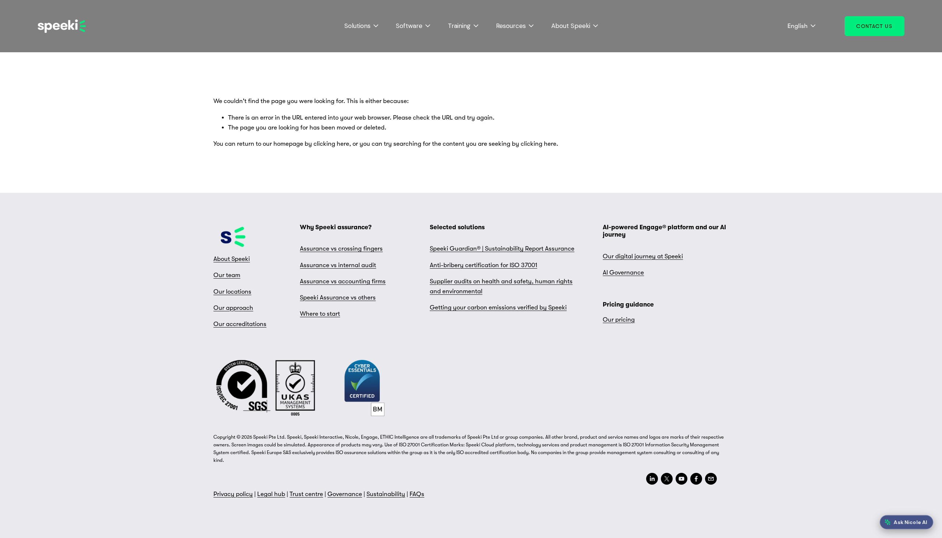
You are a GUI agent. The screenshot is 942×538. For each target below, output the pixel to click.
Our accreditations (239, 324)
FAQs (417, 494)
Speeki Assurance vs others (338, 297)
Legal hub (271, 494)
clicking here (331, 143)
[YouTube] (681, 479)
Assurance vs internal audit (338, 265)
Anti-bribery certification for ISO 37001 (483, 265)
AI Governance (623, 272)
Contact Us (874, 26)
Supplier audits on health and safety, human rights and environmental (501, 286)
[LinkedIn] (652, 479)
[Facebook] (696, 479)
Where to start (320, 313)
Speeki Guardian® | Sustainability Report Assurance (502, 248)
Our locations (232, 291)
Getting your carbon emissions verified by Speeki (498, 307)
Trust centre (306, 494)
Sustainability (385, 494)
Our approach (233, 307)
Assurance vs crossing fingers (341, 248)
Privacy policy (233, 494)
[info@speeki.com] (711, 479)
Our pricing (619, 319)
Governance (344, 494)
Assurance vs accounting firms (343, 281)
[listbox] (796, 26)
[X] (667, 479)
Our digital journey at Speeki (643, 256)
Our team (226, 275)
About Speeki (231, 258)
